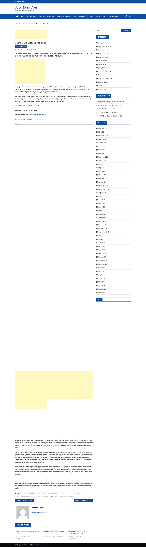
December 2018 (103, 264)
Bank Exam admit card (97, 16)
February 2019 (102, 257)
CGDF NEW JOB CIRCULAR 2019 (25, 496)
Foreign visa (102, 64)
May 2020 (101, 203)
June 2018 (101, 278)
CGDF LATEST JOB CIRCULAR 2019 (72, 493)
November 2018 (103, 267)
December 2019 (103, 221)
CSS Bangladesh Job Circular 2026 (108, 112)
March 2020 (102, 210)
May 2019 (101, 246)
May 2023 (101, 132)
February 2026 (102, 128)
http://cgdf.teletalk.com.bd (37, 115)
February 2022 (102, 153)
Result (100, 85)
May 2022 (101, 150)
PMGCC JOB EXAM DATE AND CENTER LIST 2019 (84, 500)
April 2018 (101, 285)
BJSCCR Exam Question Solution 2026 (110, 116)
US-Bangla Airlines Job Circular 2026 (109, 105)
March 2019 (102, 253)
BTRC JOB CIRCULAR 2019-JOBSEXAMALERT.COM (76, 532)
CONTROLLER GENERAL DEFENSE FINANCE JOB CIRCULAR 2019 (56, 496)
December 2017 (103, 292)
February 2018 (102, 289)
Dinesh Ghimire (42, 545)
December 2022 (103, 135)
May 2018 (101, 282)
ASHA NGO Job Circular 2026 (107, 109)
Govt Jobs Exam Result (105, 75)
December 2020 (103, 185)
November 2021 (103, 157)
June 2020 (101, 200)
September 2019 (103, 232)
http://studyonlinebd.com (39, 512)
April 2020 (101, 207)
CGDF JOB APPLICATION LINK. (31, 493)
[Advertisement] (31, 34)
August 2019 (102, 235)
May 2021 (101, 168)
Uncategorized (102, 89)
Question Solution (115, 16)
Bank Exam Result (104, 53)
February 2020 (102, 214)
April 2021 (101, 171)
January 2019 (102, 260)
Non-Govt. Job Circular (105, 78)
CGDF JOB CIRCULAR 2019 (51, 493)
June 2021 (101, 164)
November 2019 (103, 225)
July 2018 (101, 275)
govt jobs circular (46, 16)
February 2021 (102, 178)
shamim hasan (33, 49)
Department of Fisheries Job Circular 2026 (111, 102)
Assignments (102, 43)
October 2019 (102, 228)
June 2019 (101, 243)
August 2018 (102, 271)
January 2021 (102, 182)
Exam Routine (102, 60)
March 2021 (102, 175)
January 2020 (102, 218)
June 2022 (101, 146)
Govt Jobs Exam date (28, 16)
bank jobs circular (64, 16)
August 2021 (102, 160)
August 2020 (102, 193)
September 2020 (103, 189)
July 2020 (101, 196)
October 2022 (102, 143)
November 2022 (103, 139)
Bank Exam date (80, 16)
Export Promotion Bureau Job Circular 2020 (28, 532)
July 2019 (101, 239)
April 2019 (101, 250)
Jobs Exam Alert (26, 7)
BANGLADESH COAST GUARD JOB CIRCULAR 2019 (53, 532)
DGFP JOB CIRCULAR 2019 (25, 500)
